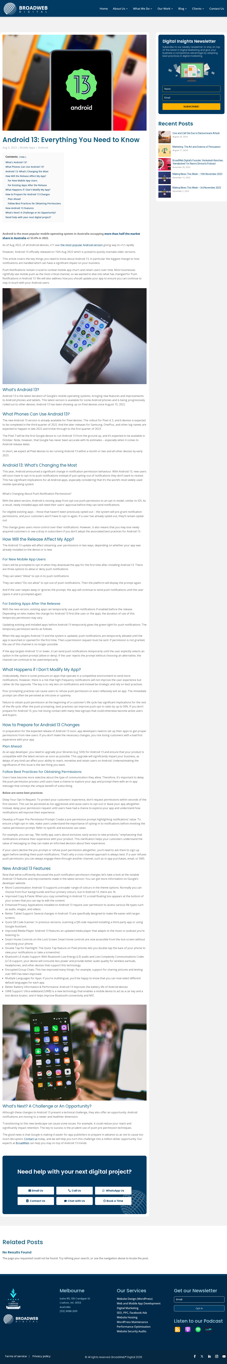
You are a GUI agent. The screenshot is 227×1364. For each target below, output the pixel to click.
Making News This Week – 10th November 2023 (197, 174)
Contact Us (216, 8)
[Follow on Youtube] (224, 1356)
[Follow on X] (202, 1356)
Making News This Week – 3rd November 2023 (196, 187)
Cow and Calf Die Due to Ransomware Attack (196, 133)
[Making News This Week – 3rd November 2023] (164, 192)
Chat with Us (76, 1201)
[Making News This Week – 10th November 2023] (164, 178)
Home (104, 8)
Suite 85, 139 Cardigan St (75, 1298)
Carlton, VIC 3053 (70, 1302)
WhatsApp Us (115, 1191)
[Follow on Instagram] (217, 1356)
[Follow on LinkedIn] (209, 1356)
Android (43, 147)
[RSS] (179, 1329)
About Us (119, 8)
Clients (196, 8)
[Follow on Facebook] (195, 1356)
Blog (181, 8)
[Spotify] (200, 1329)
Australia (65, 1307)
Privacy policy (41, 1356)
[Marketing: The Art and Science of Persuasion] (164, 151)
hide (22, 156)
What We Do (141, 8)
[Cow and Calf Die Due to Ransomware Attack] (164, 137)
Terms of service (16, 1356)
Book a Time (115, 1201)
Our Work (164, 8)
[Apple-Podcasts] (189, 1329)
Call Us (76, 1191)
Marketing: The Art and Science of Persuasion (196, 146)
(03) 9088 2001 (68, 1311)
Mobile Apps (27, 147)
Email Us (37, 1191)
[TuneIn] (210, 1329)
